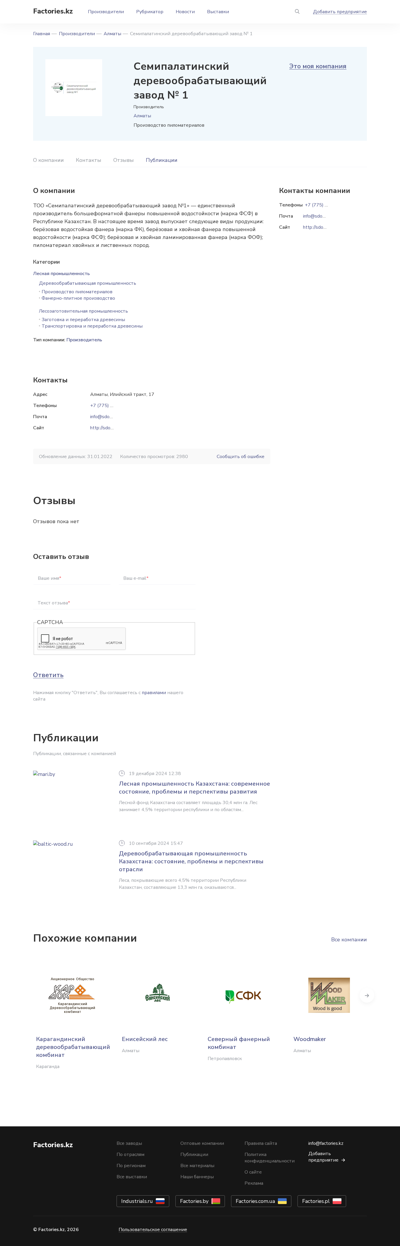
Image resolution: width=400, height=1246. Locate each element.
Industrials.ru (137, 1201)
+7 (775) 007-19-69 (112, 405)
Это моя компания (317, 66)
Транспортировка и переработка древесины (92, 326)
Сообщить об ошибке (240, 456)
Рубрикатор (149, 12)
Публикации (161, 160)
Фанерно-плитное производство (78, 298)
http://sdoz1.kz (105, 428)
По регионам (131, 1165)
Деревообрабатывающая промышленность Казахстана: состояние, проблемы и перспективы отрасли (191, 861)
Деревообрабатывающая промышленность (87, 283)
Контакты (88, 160)
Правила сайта (261, 1143)
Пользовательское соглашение (153, 1229)
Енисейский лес (145, 1039)
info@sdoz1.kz (105, 416)
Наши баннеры (197, 1177)
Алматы (112, 33)
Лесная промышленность (61, 273)
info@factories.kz (325, 1143)
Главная (41, 33)
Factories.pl (316, 1201)
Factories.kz (53, 11)
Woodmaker (309, 1039)
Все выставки (132, 1177)
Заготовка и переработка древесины (83, 319)
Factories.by (194, 1201)
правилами (154, 692)
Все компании (349, 939)
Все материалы (197, 1165)
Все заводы (129, 1143)
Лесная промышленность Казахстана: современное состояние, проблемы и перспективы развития (194, 788)
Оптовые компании (202, 1143)
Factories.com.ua (255, 1201)
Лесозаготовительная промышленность (83, 311)
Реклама (254, 1183)
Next (367, 995)
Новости (185, 12)
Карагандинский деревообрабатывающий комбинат (73, 1047)
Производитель (84, 340)
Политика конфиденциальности (270, 1157)
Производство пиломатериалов (77, 292)
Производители (106, 12)
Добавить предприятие (340, 12)
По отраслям (130, 1154)
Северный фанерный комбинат (239, 1043)
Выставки (218, 12)
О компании (48, 160)
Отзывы (123, 160)
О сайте (253, 1172)
